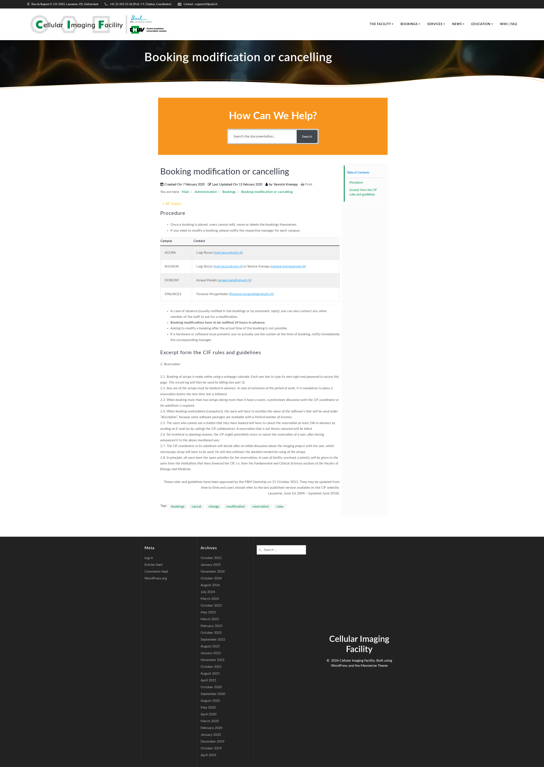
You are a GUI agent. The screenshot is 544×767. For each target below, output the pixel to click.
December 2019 (212, 741)
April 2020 (208, 714)
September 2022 (213, 639)
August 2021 (210, 673)
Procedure (356, 182)
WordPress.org (155, 578)
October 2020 (211, 687)
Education (480, 24)
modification (235, 506)
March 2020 (210, 721)
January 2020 (211, 734)
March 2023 (210, 619)
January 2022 (211, 653)
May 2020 (208, 707)
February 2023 (211, 626)
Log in (148, 558)
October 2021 (211, 666)
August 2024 (210, 585)
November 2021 (213, 660)
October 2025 (211, 558)
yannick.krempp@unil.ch (288, 266)
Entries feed (153, 564)
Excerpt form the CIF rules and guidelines (363, 192)
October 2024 (211, 578)
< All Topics (171, 203)
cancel (196, 506)
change (213, 506)
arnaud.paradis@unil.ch (234, 280)
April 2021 (208, 680)
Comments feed (156, 571)
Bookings (409, 24)
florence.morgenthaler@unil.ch (251, 294)
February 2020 (211, 728)
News (457, 24)
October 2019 (211, 748)
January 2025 (211, 564)
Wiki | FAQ (508, 24)
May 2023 (208, 612)
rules (279, 506)
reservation (260, 506)
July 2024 (208, 592)
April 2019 (208, 755)
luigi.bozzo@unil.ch (228, 252)
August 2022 (210, 646)
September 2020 (213, 694)
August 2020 (210, 700)
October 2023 (211, 605)
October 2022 (211, 632)
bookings (177, 506)
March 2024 (210, 598)
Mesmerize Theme (374, 665)
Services (435, 24)
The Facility (380, 24)
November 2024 (213, 571)
